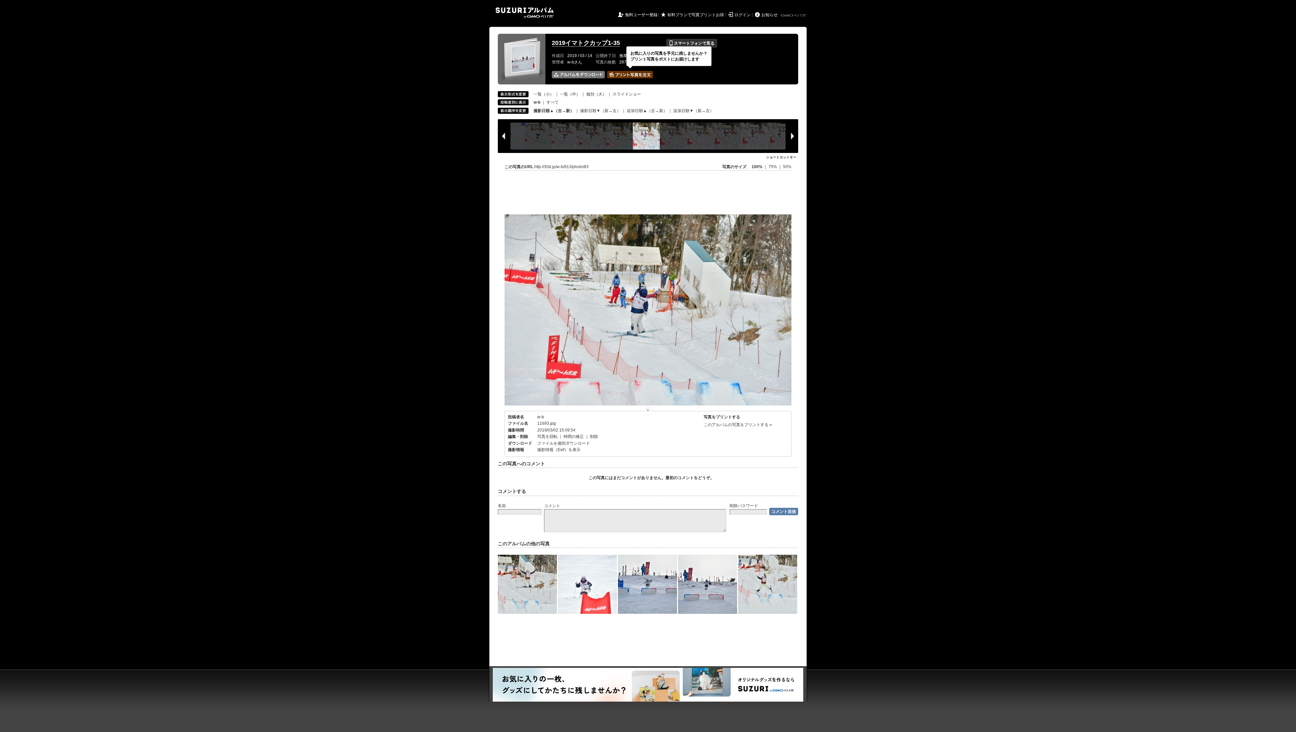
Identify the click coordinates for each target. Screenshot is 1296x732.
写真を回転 (547, 436)
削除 (594, 436)
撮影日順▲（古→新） (554, 110)
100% (757, 166)
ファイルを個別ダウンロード (563, 443)
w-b (540, 417)
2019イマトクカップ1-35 (586, 43)
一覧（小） (544, 94)
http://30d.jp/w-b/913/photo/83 (561, 166)
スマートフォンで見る (691, 43)
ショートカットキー (781, 157)
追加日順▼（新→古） (693, 110)
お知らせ (769, 14)
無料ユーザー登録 (641, 14)
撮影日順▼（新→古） (600, 110)
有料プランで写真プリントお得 (695, 14)
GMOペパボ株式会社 (794, 15)
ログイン (742, 14)
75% (773, 166)
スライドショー (627, 94)
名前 (502, 505)
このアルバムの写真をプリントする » (738, 424)
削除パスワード (744, 505)
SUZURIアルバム (524, 12)
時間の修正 (574, 436)
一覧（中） (570, 94)
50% (787, 166)
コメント (552, 505)
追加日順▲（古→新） (647, 110)
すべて (552, 102)
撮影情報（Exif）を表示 (558, 449)
